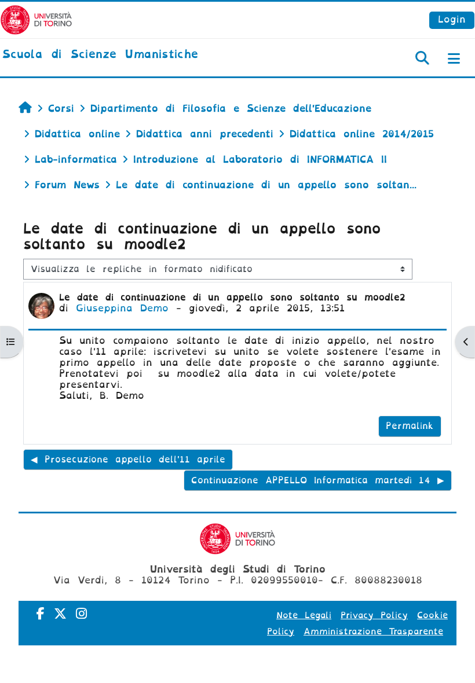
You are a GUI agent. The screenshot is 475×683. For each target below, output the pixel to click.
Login (452, 19)
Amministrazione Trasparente (373, 631)
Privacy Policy (374, 615)
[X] (60, 614)
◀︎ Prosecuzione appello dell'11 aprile (128, 459)
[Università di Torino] (36, 19)
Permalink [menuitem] (410, 426)
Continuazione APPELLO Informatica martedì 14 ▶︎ (317, 480)
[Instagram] (81, 614)
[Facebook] (40, 614)
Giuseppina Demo (122, 308)
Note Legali (303, 615)
